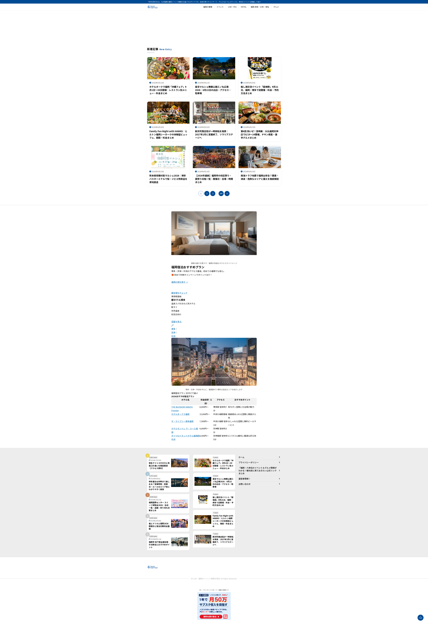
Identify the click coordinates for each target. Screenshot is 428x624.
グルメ (276, 7)
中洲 (173, 336)
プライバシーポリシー (249, 462)
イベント (220, 7)
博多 (173, 328)
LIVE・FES (232, 7)
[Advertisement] (214, 30)
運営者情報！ (245, 478)
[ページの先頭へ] (421, 618)
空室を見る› (176, 321)
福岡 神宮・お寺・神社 (260, 7)
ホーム (241, 457)
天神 (173, 332)
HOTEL (244, 7)
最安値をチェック (179, 292)
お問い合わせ (245, 484)
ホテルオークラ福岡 (180, 414)
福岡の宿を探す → (179, 282)
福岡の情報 (207, 7)
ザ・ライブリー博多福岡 (182, 421)
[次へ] (227, 193)
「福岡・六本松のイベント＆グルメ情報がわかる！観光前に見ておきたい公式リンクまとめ (258, 470)
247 (221, 193)
